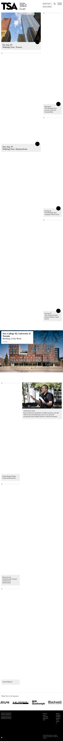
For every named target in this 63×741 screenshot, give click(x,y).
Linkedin (58, 718)
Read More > (5, 341)
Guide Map (45, 716)
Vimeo (57, 719)
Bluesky (58, 713)
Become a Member (47, 6)
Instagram (58, 715)
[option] (9, 702)
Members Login (46, 3)
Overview (45, 713)
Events (44, 715)
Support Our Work (6, 717)
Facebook (58, 716)
